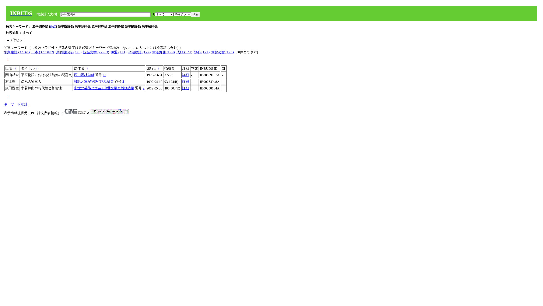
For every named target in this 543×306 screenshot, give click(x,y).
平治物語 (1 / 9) (139, 52)
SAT (53, 26)
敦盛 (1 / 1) (202, 52)
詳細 (185, 75)
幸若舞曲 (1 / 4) (163, 52)
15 (104, 75)
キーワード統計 (16, 104)
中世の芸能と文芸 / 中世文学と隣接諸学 (104, 88)
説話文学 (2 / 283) (96, 52)
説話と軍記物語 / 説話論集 (94, 81)
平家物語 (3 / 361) (17, 52)
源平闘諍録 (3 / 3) (68, 52)
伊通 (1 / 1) (118, 52)
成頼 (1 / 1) (184, 52)
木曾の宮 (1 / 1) (222, 52)
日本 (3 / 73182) (42, 52)
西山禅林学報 (84, 75)
